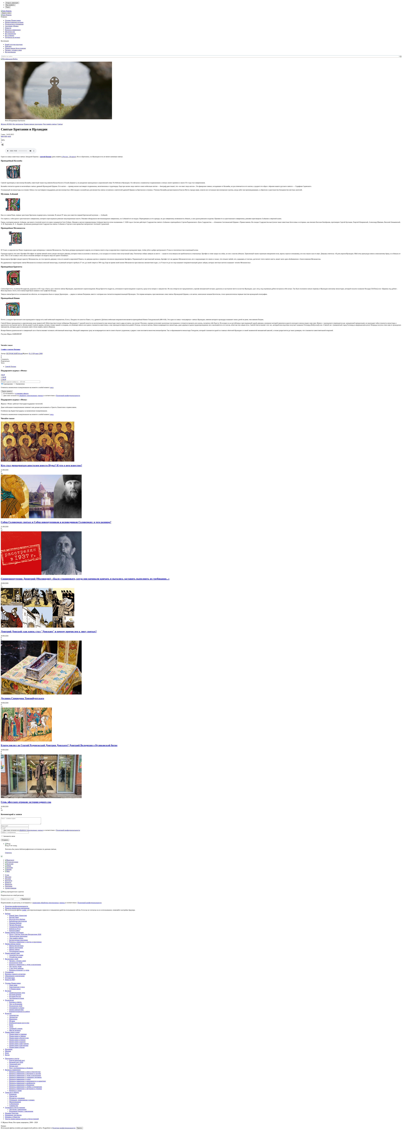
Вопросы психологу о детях (19, 970)
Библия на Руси (14, 929)
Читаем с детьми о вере (13, 50)
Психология (9, 1000)
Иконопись (13, 1019)
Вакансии (8, 884)
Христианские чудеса (17, 987)
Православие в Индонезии (18, 1045)
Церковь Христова (11, 1113)
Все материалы (10, 33)
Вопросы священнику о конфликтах (22, 1083)
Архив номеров (10, 888)
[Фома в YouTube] (9, 867)
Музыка (12, 1021)
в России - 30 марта (68, 157)
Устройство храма (15, 957)
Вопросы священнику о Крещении (21, 1085)
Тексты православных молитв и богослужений (22, 1119)
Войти (15, 59)
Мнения (8, 1051)
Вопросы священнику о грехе (20, 1079)
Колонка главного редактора (15, 974)
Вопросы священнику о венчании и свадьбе (25, 1073)
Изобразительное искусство (19, 1023)
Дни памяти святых (50, 124)
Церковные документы (13, 1115)
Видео (7, 1055)
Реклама (8, 879)
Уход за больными (15, 1004)
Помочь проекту (7, 391)
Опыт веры (13, 985)
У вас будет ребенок (16, 968)
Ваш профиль (10, 5)
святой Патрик (45, 157)
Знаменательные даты (17, 993)
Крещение (13, 1094)
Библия (7, 913)
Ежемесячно (20, 384)
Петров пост (13, 1066)
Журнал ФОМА (6, 124)
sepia (9, 136)
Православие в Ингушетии (19, 1043)
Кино (11, 1025)
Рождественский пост (17, 1060)
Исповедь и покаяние (17, 1098)
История (8, 991)
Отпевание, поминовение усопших (22, 1100)
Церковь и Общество (12, 1117)
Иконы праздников (16, 947)
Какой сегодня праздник (14, 44)
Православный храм (12, 953)
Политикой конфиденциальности (68, 395)
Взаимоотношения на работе (19, 1011)
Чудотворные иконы (16, 951)
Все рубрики (9, 35)
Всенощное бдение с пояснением (21, 1111)
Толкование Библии (16, 927)
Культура (8, 1013)
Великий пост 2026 (16, 1062)
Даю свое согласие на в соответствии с (41, 395)
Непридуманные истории (14, 22)
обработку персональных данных (31, 395)
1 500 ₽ (3, 377)
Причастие (13, 1096)
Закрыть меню (6, 13)
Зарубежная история (16, 998)
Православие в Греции (17, 1040)
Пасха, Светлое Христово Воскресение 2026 (25, 934)
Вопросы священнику (13, 30)
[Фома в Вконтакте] (9, 860)
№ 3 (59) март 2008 (36, 353)
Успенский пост (15, 1064)
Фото (7, 1053)
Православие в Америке (18, 1034)
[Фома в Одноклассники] (11, 862)
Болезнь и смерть (15, 1002)
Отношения (9, 972)
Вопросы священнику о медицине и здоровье (25, 1089)
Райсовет (8, 46)
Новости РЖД (10, 980)
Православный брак (16, 1010)
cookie (24, 910)
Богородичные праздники (18, 940)
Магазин (8, 877)
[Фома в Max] (7, 871)
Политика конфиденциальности (16, 906)
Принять (79, 1128)
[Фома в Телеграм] (9, 864)
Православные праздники (33, 124)
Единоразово (8, 384)
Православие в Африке (17, 1036)
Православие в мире (12, 1032)
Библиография (14, 930)
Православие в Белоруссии (19, 1038)
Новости (8, 28)
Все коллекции (10, 52)
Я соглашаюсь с (16, 393)
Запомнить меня (9, 836)
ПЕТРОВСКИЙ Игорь (14, 353)
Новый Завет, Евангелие (18, 915)
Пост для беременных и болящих (21, 1068)
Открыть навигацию (12, 3)
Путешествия (10, 978)
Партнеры (8, 886)
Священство (13, 1106)
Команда (8, 882)
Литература (13, 1017)
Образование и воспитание (15, 976)
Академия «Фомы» (12, 26)
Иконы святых (14, 949)
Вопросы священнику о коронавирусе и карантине (27, 1081)
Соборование (14, 1104)
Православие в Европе (17, 1042)
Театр (11, 1026)
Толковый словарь (15, 1028)
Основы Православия (13, 20)
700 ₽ (3, 375)
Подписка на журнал (12, 37)
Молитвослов (10, 32)
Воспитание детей (11, 959)
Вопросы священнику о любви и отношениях (25, 1087)
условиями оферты (22, 393)
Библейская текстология (18, 921)
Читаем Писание (15, 925)
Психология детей (15, 963)
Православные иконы (13, 944)
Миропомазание (15, 1102)
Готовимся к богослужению (15, 1107)
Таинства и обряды (12, 1092)
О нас (7, 875)
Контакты (8, 880)
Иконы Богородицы (16, 946)
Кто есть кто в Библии (17, 919)
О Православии (14, 989)
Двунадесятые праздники (18, 936)
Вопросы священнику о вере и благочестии (25, 1072)
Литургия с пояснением (17, 1109)
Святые (60, 124)
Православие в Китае (17, 1047)
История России (15, 996)
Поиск (8, 7)
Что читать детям (15, 966)
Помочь (8, 11)
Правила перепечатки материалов (17, 908)
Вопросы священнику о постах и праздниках (25, 942)
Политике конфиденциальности (63, 1128)
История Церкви (15, 994)
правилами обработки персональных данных (48, 903)
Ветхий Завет (14, 917)
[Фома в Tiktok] (8, 866)
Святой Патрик (10, 366)
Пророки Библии (15, 923)
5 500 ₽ (3, 379)
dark (5, 136)
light (2, 136)
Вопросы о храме (15, 1090)
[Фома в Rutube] (8, 869)
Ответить (8, 853)
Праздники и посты (12, 1058)
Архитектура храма (16, 955)
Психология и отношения (14, 24)
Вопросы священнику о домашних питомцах (25, 1077)
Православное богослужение (15, 48)
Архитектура (14, 1015)
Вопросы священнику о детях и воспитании (25, 964)
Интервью (8, 1049)
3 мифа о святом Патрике (10, 349)
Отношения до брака (16, 1008)
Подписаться (26, 899)
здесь (52, 387)
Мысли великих (15, 1030)
